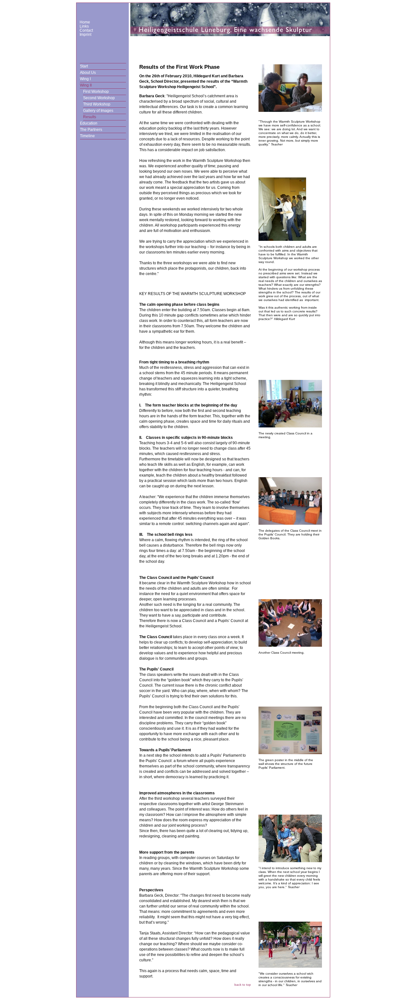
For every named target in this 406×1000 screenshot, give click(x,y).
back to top (242, 984)
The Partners (91, 129)
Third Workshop (96, 104)
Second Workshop (99, 98)
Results (89, 117)
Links (84, 26)
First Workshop (96, 91)
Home (85, 22)
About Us (88, 72)
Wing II (86, 85)
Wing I (85, 79)
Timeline (87, 136)
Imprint (85, 34)
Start (84, 66)
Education (88, 123)
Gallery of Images (98, 110)
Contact (86, 30)
